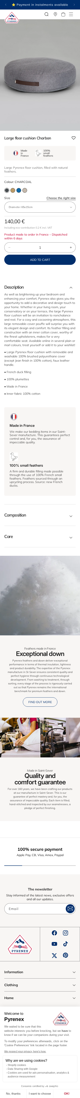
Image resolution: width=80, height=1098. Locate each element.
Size (40, 198)
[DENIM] (18, 190)
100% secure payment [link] (40, 849)
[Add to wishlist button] (73, 138)
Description (14, 287)
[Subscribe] (70, 908)
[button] (71, 14)
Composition (15, 515)
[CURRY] (12, 190)
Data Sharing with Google (23, 1068)
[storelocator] (55, 14)
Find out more (40, 702)
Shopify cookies (17, 1065)
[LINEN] (24, 190)
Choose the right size (61, 198)
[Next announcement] (74, 4)
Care (8, 536)
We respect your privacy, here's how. (25, 1051)
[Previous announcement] (5, 4)
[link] (20, 737)
